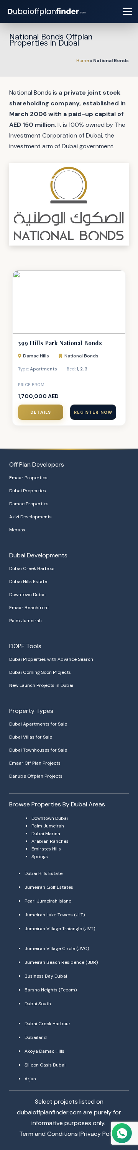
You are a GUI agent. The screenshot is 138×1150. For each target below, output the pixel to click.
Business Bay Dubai (46, 976)
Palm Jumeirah (25, 621)
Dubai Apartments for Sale (38, 724)
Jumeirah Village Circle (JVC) (57, 948)
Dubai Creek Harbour (32, 568)
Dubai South (38, 1004)
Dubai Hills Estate (28, 581)
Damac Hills (36, 356)
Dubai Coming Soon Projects (40, 672)
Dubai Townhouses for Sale (38, 750)
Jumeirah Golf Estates (49, 887)
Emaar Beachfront (29, 607)
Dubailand (36, 1037)
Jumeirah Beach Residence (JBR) (61, 962)
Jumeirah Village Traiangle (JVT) (60, 929)
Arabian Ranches (50, 841)
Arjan (30, 1079)
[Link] (47, 11)
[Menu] (127, 11)
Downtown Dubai (27, 594)
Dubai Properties (27, 491)
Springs (39, 856)
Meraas (17, 530)
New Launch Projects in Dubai (41, 685)
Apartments (43, 369)
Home (82, 60)
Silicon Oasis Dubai (45, 1065)
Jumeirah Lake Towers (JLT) (55, 915)
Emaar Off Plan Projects (35, 763)
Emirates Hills (46, 849)
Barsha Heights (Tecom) (51, 990)
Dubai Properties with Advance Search (51, 659)
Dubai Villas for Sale (30, 737)
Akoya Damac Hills (44, 1051)
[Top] (121, 1118)
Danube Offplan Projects (35, 776)
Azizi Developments (30, 517)
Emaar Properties (28, 478)
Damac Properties (29, 504)
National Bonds (81, 356)
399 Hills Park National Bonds (60, 343)
